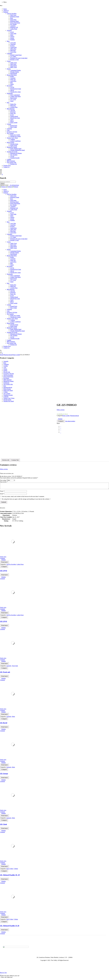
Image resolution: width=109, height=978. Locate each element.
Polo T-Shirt (9, 868)
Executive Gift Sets (8, 373)
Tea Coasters (6, 393)
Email (2, 493)
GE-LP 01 (3, 621)
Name (2, 491)
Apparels (5, 361)
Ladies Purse (20, 564)
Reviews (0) (5, 460)
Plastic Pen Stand (8, 390)
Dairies (5, 370)
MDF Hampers (7, 379)
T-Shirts (5, 392)
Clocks (5, 369)
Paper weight (16, 354)
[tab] (5, 460)
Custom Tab (15, 460)
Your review (4, 482)
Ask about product (70, 421)
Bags (4, 363)
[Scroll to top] (1, 974)
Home (1, 354)
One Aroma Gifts (8, 384)
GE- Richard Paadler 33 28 (9, 926)
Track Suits (15, 665)
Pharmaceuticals (8, 354)
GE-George (4, 773)
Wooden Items (7, 399)
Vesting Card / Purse (8, 398)
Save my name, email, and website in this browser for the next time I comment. (23, 496)
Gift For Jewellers (8, 375)
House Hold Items (8, 376)
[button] (6, 977)
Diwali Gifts (6, 372)
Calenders (6, 364)
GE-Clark (3, 824)
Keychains (6, 378)
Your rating (3, 480)
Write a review (61, 409)
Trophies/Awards (8, 395)
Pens (4, 386)
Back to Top (3, 972)
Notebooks (6, 383)
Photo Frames (7, 389)
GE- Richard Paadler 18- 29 (10, 875)
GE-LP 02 (3, 571)
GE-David (3, 723)
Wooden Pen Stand (8, 401)
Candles (5, 366)
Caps (4, 367)
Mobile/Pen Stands (8, 381)
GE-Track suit (5, 672)
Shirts (13, 716)
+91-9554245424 (14, 185)
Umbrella (5, 396)
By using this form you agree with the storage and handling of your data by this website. (26, 499)
